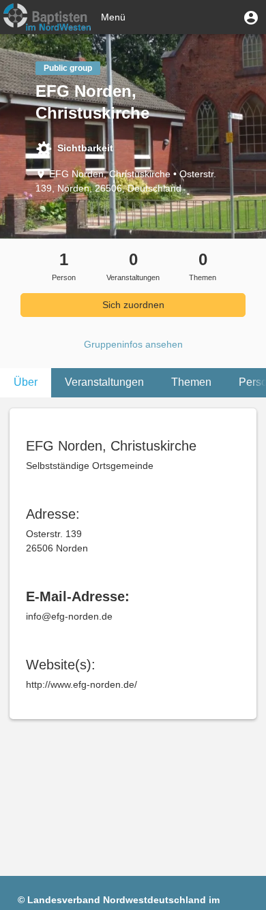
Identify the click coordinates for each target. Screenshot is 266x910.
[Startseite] (47, 17)
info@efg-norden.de (69, 616)
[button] (251, 17)
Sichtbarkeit (85, 147)
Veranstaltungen (104, 382)
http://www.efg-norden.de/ (81, 684)
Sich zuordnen (133, 304)
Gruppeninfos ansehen (133, 344)
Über (26, 382)
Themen (191, 382)
